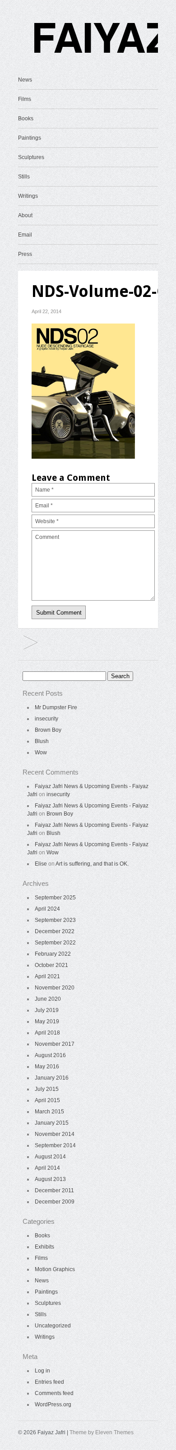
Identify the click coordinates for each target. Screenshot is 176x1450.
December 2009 (54, 1202)
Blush (42, 741)
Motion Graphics (55, 1269)
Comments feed (54, 1393)
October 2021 (51, 965)
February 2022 (53, 954)
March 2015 (49, 1111)
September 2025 (55, 897)
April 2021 (47, 976)
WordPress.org (53, 1404)
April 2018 (47, 1033)
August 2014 (50, 1157)
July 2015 (47, 1089)
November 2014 (54, 1134)
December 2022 (54, 931)
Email (25, 235)
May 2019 (47, 1021)
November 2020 (54, 988)
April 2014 (47, 1168)
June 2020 (48, 999)
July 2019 (47, 1010)
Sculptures (31, 157)
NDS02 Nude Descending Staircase (30, 643)
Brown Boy (48, 730)
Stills (24, 176)
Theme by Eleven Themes (101, 1432)
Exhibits (44, 1247)
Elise (41, 864)
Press (25, 254)
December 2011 (54, 1190)
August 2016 (50, 1055)
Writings (28, 196)
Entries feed (49, 1382)
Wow (41, 752)
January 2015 (52, 1123)
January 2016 (52, 1078)
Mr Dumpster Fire (56, 707)
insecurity (46, 719)
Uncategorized (53, 1325)
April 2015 (47, 1100)
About (25, 215)
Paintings (29, 138)
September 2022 (55, 942)
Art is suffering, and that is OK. (92, 864)
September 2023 (55, 920)
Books (25, 118)
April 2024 (47, 909)
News (25, 80)
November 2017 (54, 1044)
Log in (42, 1371)
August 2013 (50, 1179)
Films (24, 99)
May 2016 (47, 1066)
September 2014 (55, 1145)
